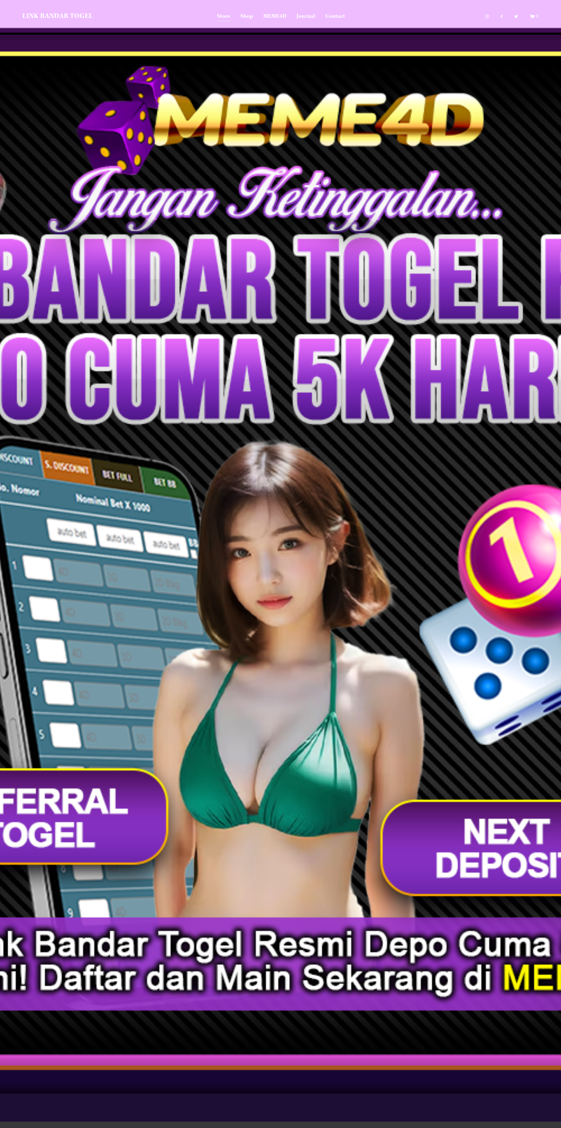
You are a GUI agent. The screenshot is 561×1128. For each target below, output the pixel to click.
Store (223, 16)
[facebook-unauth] (501, 16)
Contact (335, 16)
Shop (246, 16)
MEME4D (274, 16)
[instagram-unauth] (487, 16)
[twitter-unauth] (516, 16)
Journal (305, 16)
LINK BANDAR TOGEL (57, 16)
